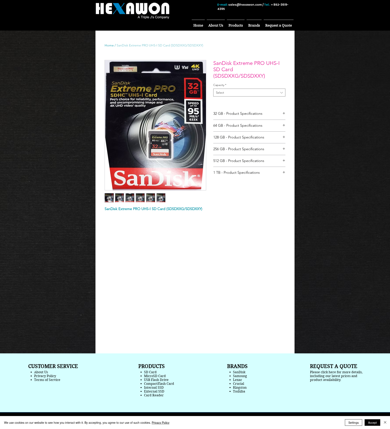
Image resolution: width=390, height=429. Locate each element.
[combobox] (249, 93)
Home (109, 45)
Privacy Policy (160, 422)
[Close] (385, 422)
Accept (372, 422)
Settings (353, 422)
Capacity (219, 85)
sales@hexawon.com (245, 5)
